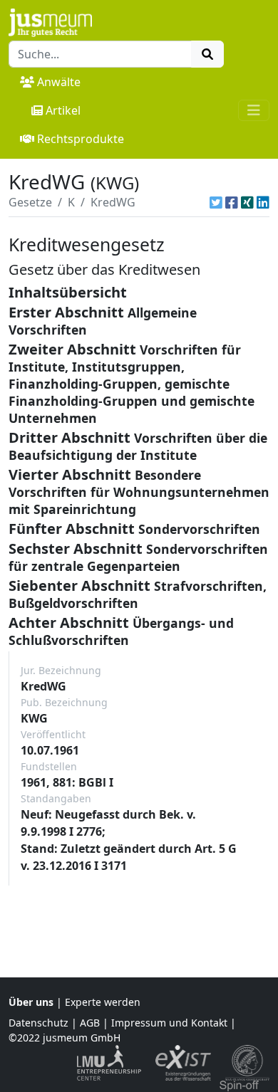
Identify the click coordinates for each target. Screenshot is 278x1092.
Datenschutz (38, 1022)
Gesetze (30, 202)
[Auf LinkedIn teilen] (263, 202)
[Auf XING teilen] (247, 202)
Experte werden (102, 1002)
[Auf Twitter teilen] (216, 202)
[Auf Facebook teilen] (231, 202)
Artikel (63, 110)
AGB (90, 1022)
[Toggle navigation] (253, 110)
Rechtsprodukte (80, 139)
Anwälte (59, 82)
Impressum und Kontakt (169, 1022)
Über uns (31, 1002)
